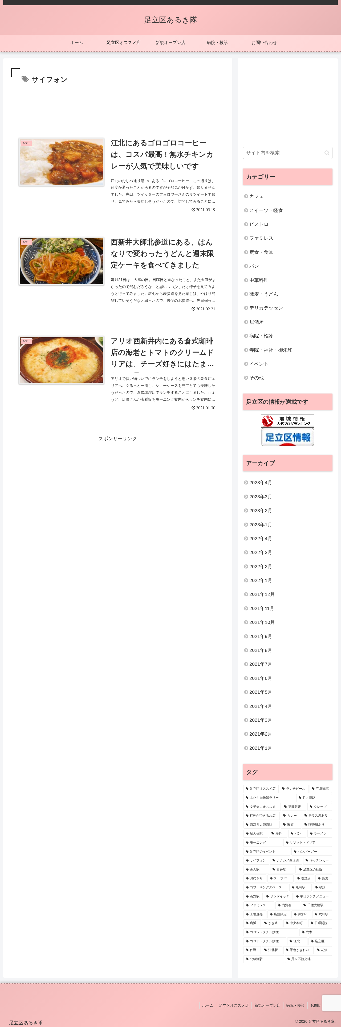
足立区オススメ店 (234, 1005)
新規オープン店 (267, 1005)
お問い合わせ (321, 1005)
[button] (327, 153)
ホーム (207, 1005)
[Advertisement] (117, 107)
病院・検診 (295, 1005)
